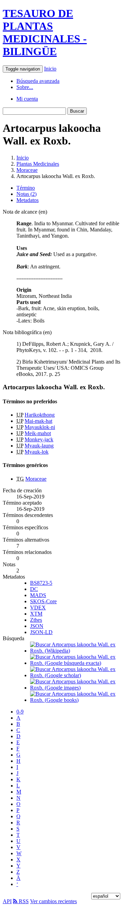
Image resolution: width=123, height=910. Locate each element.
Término (25, 188)
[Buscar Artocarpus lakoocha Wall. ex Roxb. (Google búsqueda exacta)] (75, 663)
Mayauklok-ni (40, 427)
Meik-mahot (38, 433)
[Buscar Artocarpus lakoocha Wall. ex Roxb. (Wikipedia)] (75, 651)
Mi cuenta (27, 99)
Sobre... (24, 87)
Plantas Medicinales (37, 164)
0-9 (20, 712)
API (7, 901)
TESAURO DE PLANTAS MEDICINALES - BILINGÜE (45, 32)
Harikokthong (40, 415)
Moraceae (27, 170)
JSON (36, 626)
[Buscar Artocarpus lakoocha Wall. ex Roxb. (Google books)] (75, 700)
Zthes (36, 620)
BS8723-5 (41, 583)
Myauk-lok (37, 452)
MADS (38, 595)
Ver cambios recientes (53, 901)
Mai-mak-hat (38, 421)
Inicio (50, 69)
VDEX (38, 607)
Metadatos (27, 200)
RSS (23, 901)
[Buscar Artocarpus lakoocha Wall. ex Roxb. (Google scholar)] (75, 675)
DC (34, 589)
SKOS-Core (43, 601)
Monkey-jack (39, 439)
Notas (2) (26, 194)
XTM (36, 614)
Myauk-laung (39, 445)
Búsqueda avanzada (37, 81)
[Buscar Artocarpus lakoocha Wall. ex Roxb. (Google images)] (75, 688)
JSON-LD (41, 632)
